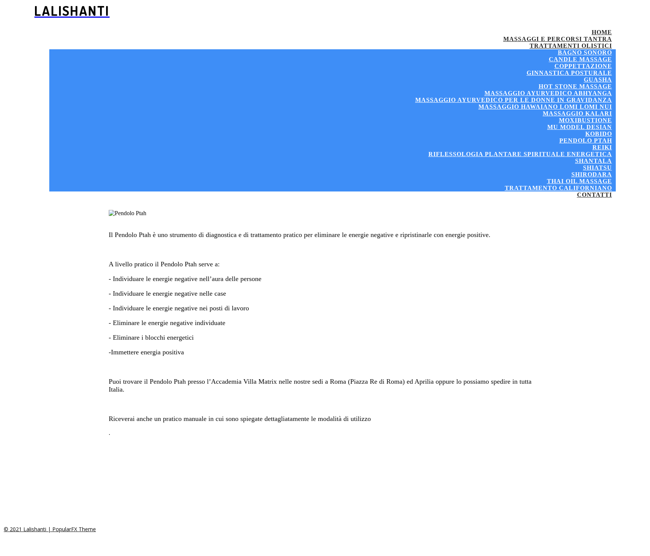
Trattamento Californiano (558, 188)
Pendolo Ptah (585, 140)
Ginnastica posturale (569, 73)
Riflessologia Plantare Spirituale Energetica (520, 154)
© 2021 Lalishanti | (28, 529)
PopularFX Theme (74, 529)
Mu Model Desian (579, 127)
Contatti (594, 194)
